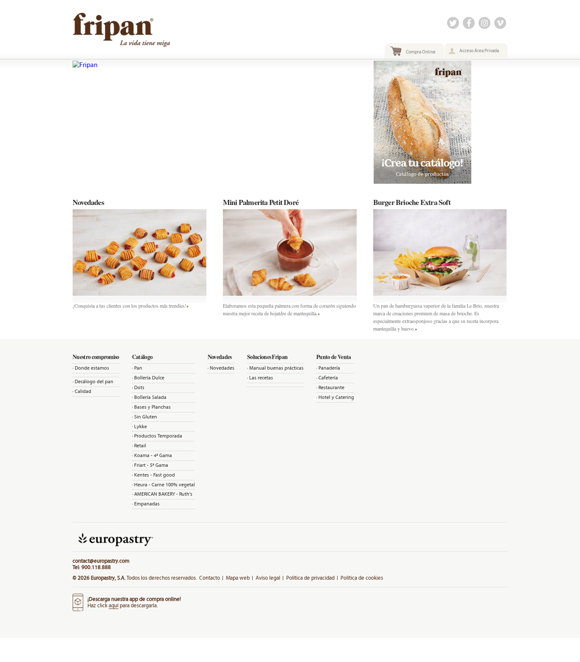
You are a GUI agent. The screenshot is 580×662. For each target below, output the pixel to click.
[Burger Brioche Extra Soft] (440, 252)
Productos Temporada (158, 436)
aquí (113, 605)
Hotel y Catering (336, 397)
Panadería (329, 368)
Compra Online (421, 52)
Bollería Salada (150, 397)
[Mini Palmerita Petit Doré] (290, 252)
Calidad (83, 391)
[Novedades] (139, 252)
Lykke (140, 426)
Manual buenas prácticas (276, 368)
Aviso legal (268, 578)
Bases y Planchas (152, 407)
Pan (138, 368)
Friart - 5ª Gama (151, 465)
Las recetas (261, 378)
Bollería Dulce (149, 378)
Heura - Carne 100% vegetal (164, 485)
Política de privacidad (310, 578)
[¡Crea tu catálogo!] (422, 181)
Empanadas (147, 504)
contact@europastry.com (101, 561)
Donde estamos (92, 368)
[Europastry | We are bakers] (115, 548)
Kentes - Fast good (154, 475)
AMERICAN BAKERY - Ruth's (163, 494)
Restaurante (331, 387)
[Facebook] (469, 24)
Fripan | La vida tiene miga (139, 32)
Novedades (222, 368)
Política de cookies (362, 578)
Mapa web (238, 578)
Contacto (209, 578)
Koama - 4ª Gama (153, 455)
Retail (140, 446)
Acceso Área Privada (479, 50)
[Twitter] (453, 24)
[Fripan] (215, 65)
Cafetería (328, 378)
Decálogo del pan (94, 381)
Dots (139, 387)
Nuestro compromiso (96, 357)
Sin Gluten (145, 417)
